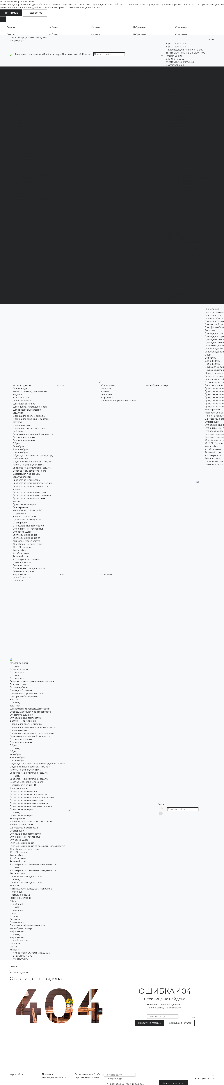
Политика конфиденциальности (90, 83)
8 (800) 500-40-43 (22, 955)
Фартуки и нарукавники (179, 110)
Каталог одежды (175, 71)
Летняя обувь (17, 126)
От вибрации (17, 184)
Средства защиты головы (23, 150)
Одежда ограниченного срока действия (32, 104)
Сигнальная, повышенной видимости (30, 107)
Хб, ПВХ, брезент (19, 205)
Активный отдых (18, 214)
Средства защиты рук (21, 168)
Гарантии (135, 74)
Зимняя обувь (17, 123)
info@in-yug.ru (17, 40)
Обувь (13, 116)
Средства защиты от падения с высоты (31, 165)
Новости (77, 71)
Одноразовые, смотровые (24, 181)
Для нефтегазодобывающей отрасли (186, 98)
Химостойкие (17, 208)
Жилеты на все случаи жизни (25, 135)
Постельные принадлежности (26, 223)
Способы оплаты (139, 71)
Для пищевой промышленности (27, 86)
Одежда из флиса (19, 101)
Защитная (15, 92)
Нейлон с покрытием (21, 177)
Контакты (171, 303)
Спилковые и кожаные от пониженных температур (37, 199)
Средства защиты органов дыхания (29, 162)
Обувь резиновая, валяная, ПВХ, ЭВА (30, 132)
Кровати (170, 251)
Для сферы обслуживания (24, 89)
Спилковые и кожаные (22, 196)
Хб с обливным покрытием (24, 202)
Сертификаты (79, 80)
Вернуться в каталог (180, 1023)
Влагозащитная (18, 77)
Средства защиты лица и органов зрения (32, 156)
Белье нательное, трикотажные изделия (32, 74)
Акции (169, 266)
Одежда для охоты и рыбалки (26, 95)
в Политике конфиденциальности (83, 7)
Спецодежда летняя (21, 113)
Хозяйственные (18, 211)
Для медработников (21, 83)
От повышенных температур (25, 187)
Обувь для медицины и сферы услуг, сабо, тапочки (38, 129)
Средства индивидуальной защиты (29, 138)
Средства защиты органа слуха (26, 159)
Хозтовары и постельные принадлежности (33, 217)
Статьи (169, 299)
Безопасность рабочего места (26, 141)
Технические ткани (20, 226)
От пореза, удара (19, 193)
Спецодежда (17, 71)
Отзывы (76, 74)
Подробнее (35, 12)
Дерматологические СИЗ (23, 144)
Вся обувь (15, 120)
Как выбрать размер (177, 287)
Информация (173, 290)
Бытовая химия (18, 220)
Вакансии (77, 77)
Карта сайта (16, 1074)
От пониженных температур (25, 190)
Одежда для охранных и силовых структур (33, 98)
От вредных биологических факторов (186, 101)
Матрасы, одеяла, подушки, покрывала (187, 254)
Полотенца (172, 257)
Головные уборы (19, 80)
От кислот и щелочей (177, 104)
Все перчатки (17, 171)
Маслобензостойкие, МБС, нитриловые (31, 174)
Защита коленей (19, 147)
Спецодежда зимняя (21, 110)
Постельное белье (176, 260)
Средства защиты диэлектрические (29, 153)
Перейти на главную (149, 1023)
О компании (172, 269)
